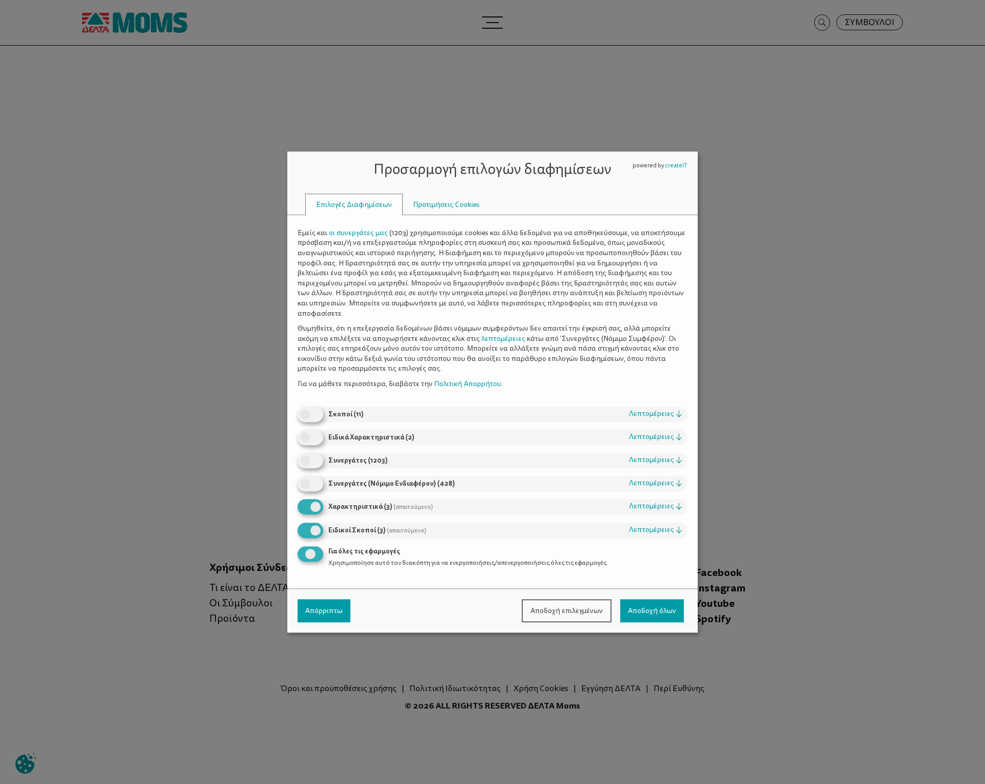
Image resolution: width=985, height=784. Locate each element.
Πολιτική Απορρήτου (467, 384)
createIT (676, 165)
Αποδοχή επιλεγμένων (566, 611)
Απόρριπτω (324, 611)
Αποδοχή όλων (652, 611)
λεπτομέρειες (655, 414)
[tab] (354, 205)
